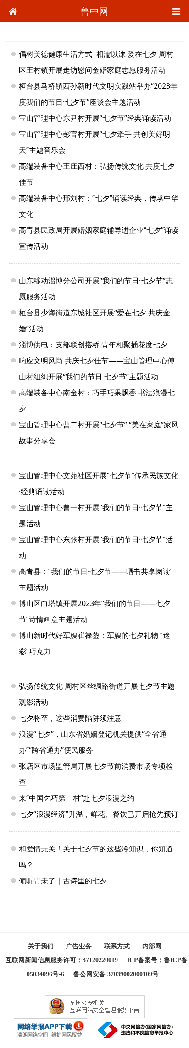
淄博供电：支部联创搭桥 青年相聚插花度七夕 (93, 345)
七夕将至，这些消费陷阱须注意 (70, 718)
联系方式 (117, 946)
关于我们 (41, 946)
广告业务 (79, 946)
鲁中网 (94, 11)
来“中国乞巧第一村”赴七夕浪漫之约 (76, 798)
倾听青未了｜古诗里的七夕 (63, 881)
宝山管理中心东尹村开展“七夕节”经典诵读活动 (95, 118)
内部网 (151, 946)
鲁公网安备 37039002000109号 (116, 974)
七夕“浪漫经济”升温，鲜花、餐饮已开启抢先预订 (98, 814)
